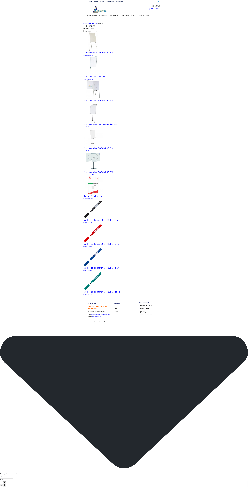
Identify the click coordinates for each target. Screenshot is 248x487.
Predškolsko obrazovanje (91, 15)
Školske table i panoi (143, 15)
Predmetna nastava (114, 15)
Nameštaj (133, 15)
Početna (90, 1)
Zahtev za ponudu (110, 1)
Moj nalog (102, 1)
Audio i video (125, 15)
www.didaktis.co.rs (96, 316)
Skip (2, 485)
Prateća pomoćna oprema (91, 17)
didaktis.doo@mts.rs (95, 314)
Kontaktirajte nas (119, 1)
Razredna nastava (102, 15)
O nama (96, 1)
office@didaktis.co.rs (105, 314)
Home (84, 23)
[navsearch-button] (159, 2)
